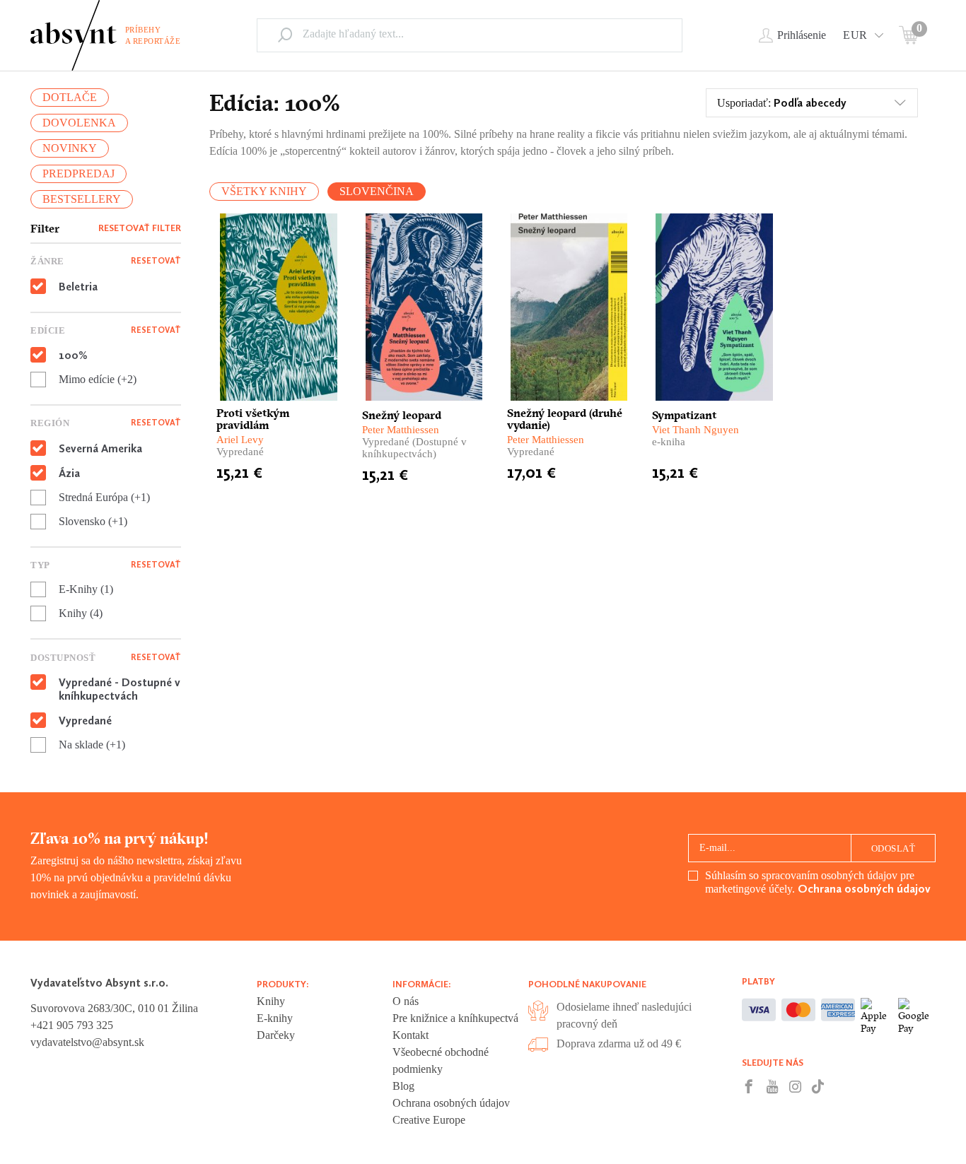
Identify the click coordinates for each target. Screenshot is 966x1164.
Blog (403, 1086)
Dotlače (69, 97)
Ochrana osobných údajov (864, 888)
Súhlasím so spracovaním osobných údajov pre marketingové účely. (818, 882)
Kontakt (410, 1035)
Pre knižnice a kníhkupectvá (455, 1018)
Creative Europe (428, 1120)
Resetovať (156, 261)
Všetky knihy (264, 191)
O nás (405, 1001)
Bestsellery (81, 199)
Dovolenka (79, 123)
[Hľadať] (285, 35)
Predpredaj (78, 173)
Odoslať (893, 848)
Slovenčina (376, 191)
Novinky (69, 148)
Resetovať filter (139, 228)
